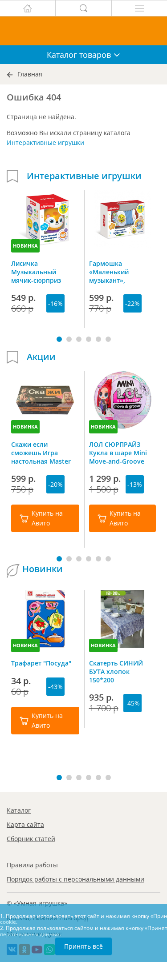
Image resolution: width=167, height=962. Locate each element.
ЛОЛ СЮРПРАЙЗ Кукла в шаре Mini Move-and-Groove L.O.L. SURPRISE (118, 452)
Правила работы (32, 865)
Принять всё (83, 946)
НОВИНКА (25, 245)
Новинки (42, 569)
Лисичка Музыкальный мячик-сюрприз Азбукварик (36, 271)
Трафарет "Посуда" (41, 663)
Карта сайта (25, 824)
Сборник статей (31, 838)
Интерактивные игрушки (45, 142)
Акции (41, 357)
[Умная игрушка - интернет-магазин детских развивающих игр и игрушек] (83, 30)
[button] (59, 339)
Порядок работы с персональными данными (75, 879)
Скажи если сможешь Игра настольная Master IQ (41, 452)
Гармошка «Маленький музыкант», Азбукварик (109, 271)
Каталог (19, 810)
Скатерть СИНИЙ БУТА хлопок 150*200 (116, 671)
